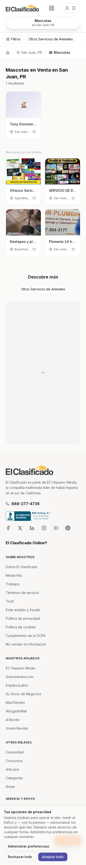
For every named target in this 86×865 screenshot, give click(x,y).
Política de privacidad (23, 618)
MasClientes (15, 702)
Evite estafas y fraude (23, 610)
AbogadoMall (16, 711)
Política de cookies (21, 627)
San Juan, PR (31, 52)
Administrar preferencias (28, 846)
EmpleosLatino (17, 685)
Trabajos (13, 584)
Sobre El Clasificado (22, 567)
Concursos (14, 761)
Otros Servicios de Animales (43, 289)
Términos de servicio (22, 593)
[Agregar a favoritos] (34, 132)
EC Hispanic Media (20, 668)
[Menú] (70, 8)
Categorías (14, 778)
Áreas (10, 787)
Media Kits (14, 575)
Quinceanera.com (19, 677)
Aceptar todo (53, 857)
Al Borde (12, 720)
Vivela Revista (17, 728)
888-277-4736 (25, 503)
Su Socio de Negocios (23, 694)
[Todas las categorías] (51, 8)
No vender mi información (26, 644)
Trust (10, 601)
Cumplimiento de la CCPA (25, 636)
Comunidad (15, 752)
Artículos (12, 769)
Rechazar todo (20, 857)
